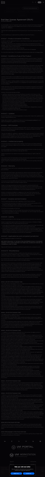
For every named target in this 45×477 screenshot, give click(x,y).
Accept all (28, 473)
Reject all (16, 473)
